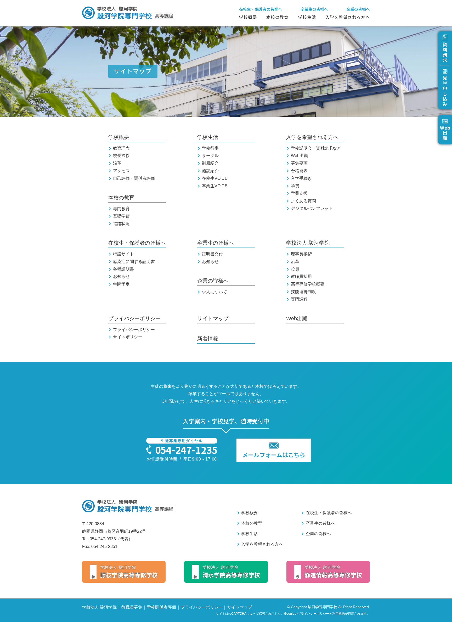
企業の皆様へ (358, 9)
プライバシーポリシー (134, 318)
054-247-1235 (186, 449)
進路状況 (121, 223)
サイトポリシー (127, 337)
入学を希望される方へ (347, 17)
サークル (210, 155)
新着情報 (207, 338)
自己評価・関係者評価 (134, 178)
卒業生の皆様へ (314, 9)
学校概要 (248, 17)
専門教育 (121, 208)
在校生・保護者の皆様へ (260, 9)
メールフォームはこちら (273, 454)
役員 (295, 269)
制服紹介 (210, 163)
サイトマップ (213, 318)
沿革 (117, 163)
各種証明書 (123, 269)
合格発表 (299, 171)
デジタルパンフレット (312, 208)
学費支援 (299, 193)
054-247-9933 (103, 539)
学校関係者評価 (161, 607)
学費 (295, 186)
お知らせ (121, 276)
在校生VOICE (215, 178)
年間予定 (121, 284)
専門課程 (299, 299)
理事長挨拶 (301, 254)
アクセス (121, 171)
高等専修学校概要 (307, 284)
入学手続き (301, 178)
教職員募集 (131, 607)
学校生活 (307, 17)
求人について (214, 292)
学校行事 (210, 148)
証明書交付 (212, 254)
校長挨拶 (121, 155)
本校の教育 (277, 17)
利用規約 (338, 613)
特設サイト (123, 254)
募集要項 (299, 163)
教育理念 (121, 148)
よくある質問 (303, 201)
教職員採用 (301, 276)
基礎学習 (121, 216)
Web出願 (299, 155)
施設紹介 (210, 171)
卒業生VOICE (215, 186)
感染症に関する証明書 (134, 261)
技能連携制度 (303, 291)
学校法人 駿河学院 (308, 243)
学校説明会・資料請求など (316, 148)
